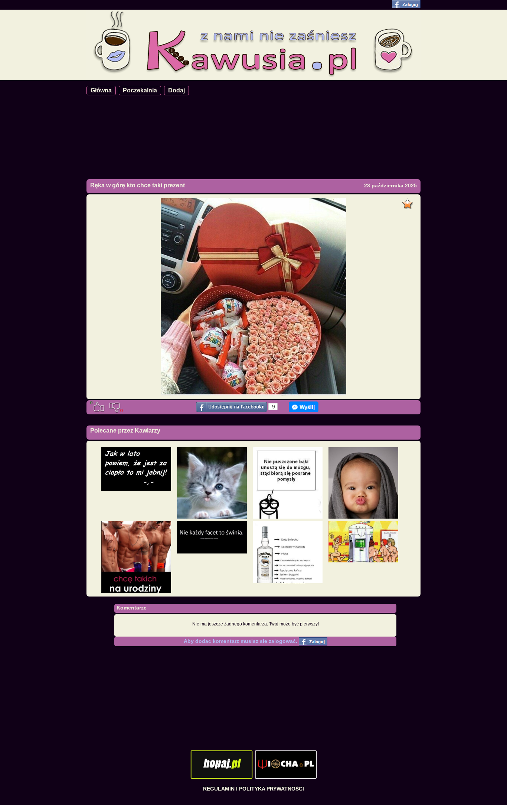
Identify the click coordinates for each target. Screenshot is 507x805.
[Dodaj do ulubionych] (408, 201)
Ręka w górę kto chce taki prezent (137, 185)
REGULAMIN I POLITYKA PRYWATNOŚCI (253, 789)
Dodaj (176, 90)
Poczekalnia (140, 90)
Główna (101, 90)
